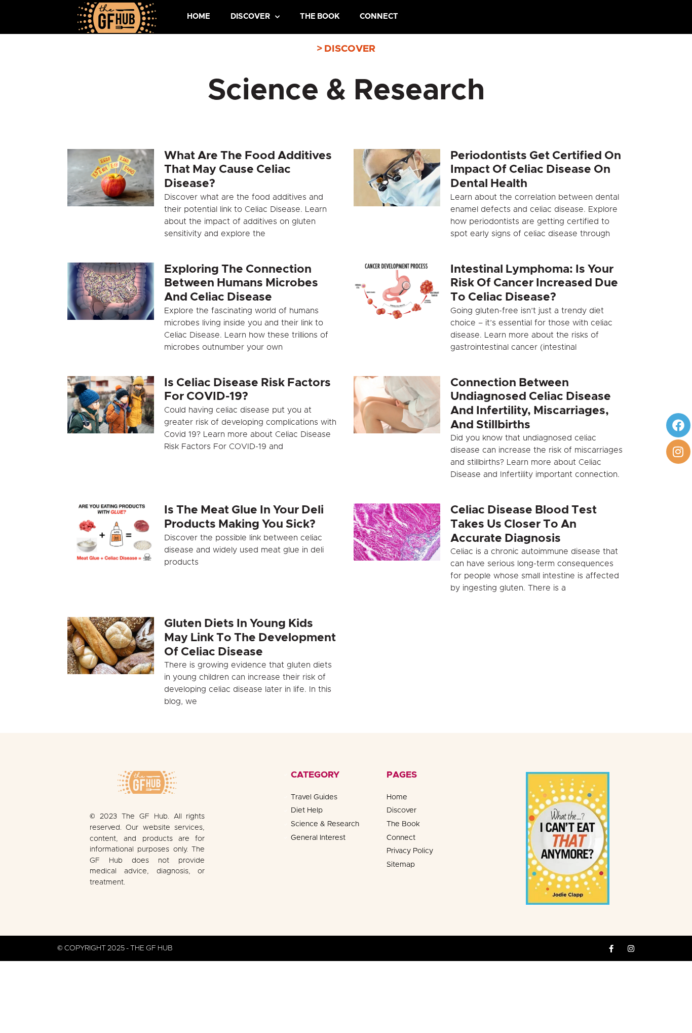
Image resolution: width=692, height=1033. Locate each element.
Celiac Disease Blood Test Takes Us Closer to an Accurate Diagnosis (523, 524)
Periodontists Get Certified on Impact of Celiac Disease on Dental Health (535, 170)
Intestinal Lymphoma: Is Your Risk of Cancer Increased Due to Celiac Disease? (534, 283)
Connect (379, 16)
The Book (319, 16)
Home (198, 16)
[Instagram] (678, 451)
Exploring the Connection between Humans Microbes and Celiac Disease (241, 283)
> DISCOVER (346, 49)
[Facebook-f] (611, 948)
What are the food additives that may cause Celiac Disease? (248, 170)
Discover (250, 16)
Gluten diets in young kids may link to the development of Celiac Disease (250, 637)
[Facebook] (678, 425)
